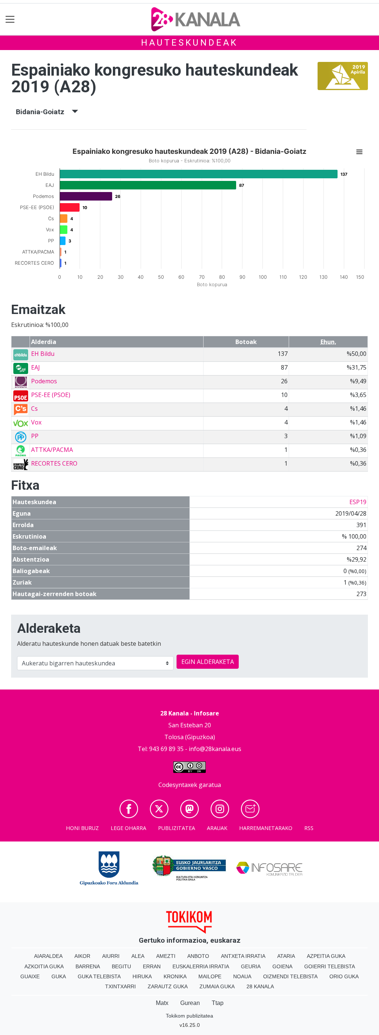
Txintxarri (120, 986)
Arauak (217, 827)
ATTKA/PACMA (52, 450)
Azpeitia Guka (326, 956)
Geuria (251, 966)
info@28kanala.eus (215, 749)
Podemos (44, 381)
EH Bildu (42, 354)
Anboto (198, 956)
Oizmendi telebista (290, 976)
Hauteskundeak (189, 42)
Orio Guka (344, 976)
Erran (152, 966)
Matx (162, 1003)
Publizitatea (176, 827)
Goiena (282, 966)
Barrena (88, 966)
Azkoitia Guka (44, 966)
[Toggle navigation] (10, 19)
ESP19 (357, 502)
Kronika (175, 976)
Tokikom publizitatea (189, 1016)
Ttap (218, 1003)
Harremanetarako (265, 827)
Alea (137, 956)
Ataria (286, 956)
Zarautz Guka (168, 986)
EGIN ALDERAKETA (207, 662)
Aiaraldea (48, 956)
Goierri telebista (329, 966)
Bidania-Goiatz (44, 112)
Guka (58, 976)
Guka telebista (99, 976)
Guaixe (30, 976)
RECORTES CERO (54, 463)
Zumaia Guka (217, 986)
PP (34, 436)
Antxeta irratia (243, 956)
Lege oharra (128, 827)
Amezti (165, 956)
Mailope (209, 976)
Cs (34, 408)
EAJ (35, 367)
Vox (36, 422)
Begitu (121, 966)
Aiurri (111, 956)
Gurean (190, 1003)
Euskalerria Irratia (200, 966)
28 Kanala (260, 986)
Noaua (242, 976)
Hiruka (142, 976)
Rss (308, 827)
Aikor (82, 956)
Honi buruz (82, 827)
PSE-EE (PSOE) (50, 395)
